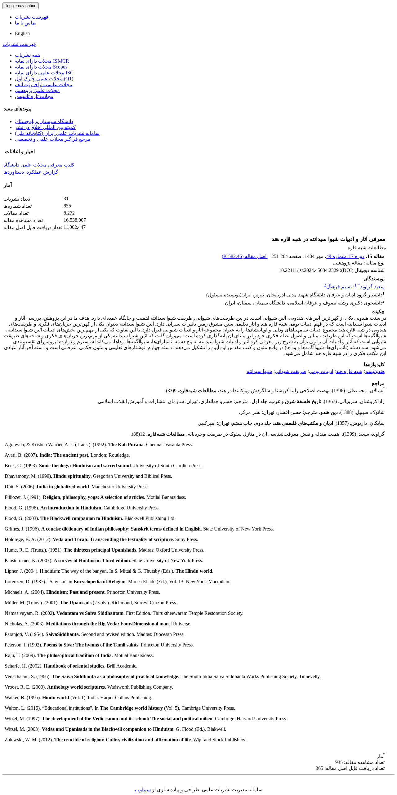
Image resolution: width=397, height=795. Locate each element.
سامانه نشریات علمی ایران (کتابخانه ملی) (57, 133)
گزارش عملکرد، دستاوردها (30, 172)
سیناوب (143, 789)
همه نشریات (27, 55)
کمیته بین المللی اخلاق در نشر (45, 127)
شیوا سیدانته (259, 371)
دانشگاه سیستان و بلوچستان (44, 121)
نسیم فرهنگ (339, 286)
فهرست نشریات (31, 17)
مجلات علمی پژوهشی (37, 90)
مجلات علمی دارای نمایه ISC (44, 72)
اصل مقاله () (245, 256)
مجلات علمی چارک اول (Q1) (44, 78)
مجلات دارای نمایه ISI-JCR (42, 61)
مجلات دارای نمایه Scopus (41, 66)
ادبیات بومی (321, 371)
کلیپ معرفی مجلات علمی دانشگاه (38, 164)
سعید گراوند (371, 286)
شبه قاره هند (349, 371)
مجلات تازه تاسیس (34, 96)
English (22, 33)
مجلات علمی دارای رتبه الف (43, 84)
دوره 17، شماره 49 (345, 256)
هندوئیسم (375, 371)
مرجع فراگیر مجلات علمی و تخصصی (53, 139)
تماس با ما (25, 22)
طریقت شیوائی (290, 371)
